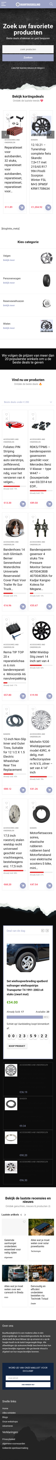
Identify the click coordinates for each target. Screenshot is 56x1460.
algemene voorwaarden (13, 1443)
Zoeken (28, 57)
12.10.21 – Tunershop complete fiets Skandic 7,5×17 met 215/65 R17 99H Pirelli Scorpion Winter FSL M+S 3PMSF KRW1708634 (41, 166)
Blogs (5, 1417)
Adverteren (7, 1426)
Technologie (36, 1251)
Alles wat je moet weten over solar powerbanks (40, 1243)
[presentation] (5, 135)
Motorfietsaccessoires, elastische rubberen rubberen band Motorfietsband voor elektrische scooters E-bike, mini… (41, 850)
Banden (34, 140)
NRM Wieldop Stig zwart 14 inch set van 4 (39, 656)
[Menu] (3, 4)
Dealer (33, 1304)
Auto (6, 1297)
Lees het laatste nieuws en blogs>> (28, 68)
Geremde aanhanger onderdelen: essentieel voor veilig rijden (12, 1246)
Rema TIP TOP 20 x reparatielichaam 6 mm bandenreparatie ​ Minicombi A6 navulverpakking (14, 665)
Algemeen (8, 1257)
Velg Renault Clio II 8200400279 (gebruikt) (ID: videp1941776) (34, 1171)
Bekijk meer (9, 260)
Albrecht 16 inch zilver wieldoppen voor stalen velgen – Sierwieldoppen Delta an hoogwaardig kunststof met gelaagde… (33, 1078)
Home (5, 1408)
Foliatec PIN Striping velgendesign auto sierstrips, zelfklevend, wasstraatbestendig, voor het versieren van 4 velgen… (14, 464)
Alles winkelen (9, 1413)
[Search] (51, 4)
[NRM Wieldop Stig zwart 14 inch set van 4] (41, 630)
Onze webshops (10, 1421)
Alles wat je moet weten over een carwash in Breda (13, 1289)
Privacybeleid (8, 1439)
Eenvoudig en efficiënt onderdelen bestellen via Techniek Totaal (39, 1292)
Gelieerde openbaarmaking (15, 1448)
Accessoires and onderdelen (34, 1065)
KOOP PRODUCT (22, 207)
